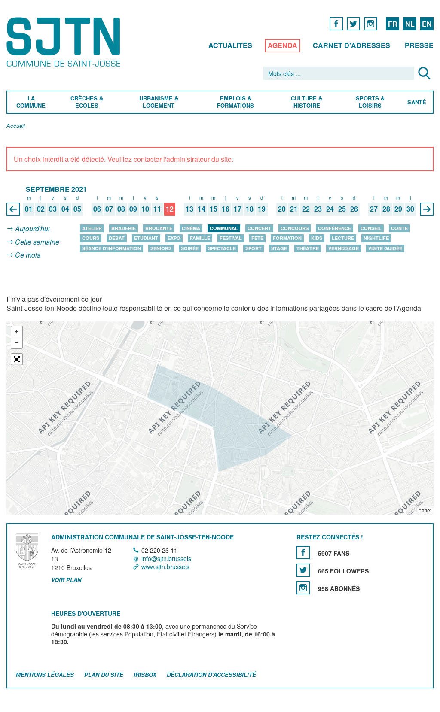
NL (410, 24)
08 (121, 209)
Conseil (371, 228)
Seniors (160, 248)
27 (374, 209)
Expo (174, 238)
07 (109, 209)
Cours (90, 238)
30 (410, 209)
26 (354, 209)
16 (225, 209)
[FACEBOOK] (336, 23)
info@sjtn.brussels (166, 558)
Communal (224, 228)
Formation (287, 238)
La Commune (31, 102)
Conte (399, 228)
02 (41, 209)
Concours (295, 228)
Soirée (190, 248)
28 (386, 209)
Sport (253, 248)
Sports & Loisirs (370, 102)
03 (53, 209)
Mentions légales (45, 674)
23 (318, 209)
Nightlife (376, 238)
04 (65, 209)
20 (282, 209)
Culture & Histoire (306, 102)
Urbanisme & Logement (158, 102)
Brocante (158, 228)
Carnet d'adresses (351, 45)
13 (189, 209)
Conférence (334, 228)
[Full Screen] (16, 359)
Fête (257, 238)
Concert (259, 228)
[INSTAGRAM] (370, 23)
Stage (279, 248)
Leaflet (423, 510)
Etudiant (146, 238)
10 (145, 209)
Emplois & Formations (235, 102)
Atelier (92, 228)
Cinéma (191, 228)
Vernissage (343, 248)
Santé (416, 102)
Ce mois (27, 255)
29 (398, 209)
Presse (419, 45)
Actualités (230, 45)
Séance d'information (111, 248)
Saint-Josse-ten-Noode (65, 42)
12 (170, 209)
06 (97, 209)
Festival (231, 238)
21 (294, 209)
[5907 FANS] (303, 552)
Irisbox (145, 674)
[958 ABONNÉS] (303, 587)
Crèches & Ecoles (86, 102)
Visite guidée (385, 248)
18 (250, 209)
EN (427, 24)
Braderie (123, 228)
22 (306, 209)
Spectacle (222, 248)
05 (77, 209)
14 (201, 209)
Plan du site (103, 674)
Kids (316, 238)
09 (133, 209)
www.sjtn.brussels (165, 566)
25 (342, 209)
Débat (117, 238)
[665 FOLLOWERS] (303, 570)
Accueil (15, 126)
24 (330, 209)
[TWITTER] (353, 23)
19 (262, 209)
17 (237, 209)
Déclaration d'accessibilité (211, 674)
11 (157, 209)
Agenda (282, 45)
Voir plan (66, 580)
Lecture (343, 238)
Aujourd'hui (32, 228)
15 (213, 209)
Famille (200, 238)
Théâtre (307, 248)
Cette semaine (37, 242)
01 (29, 209)
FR (392, 24)
